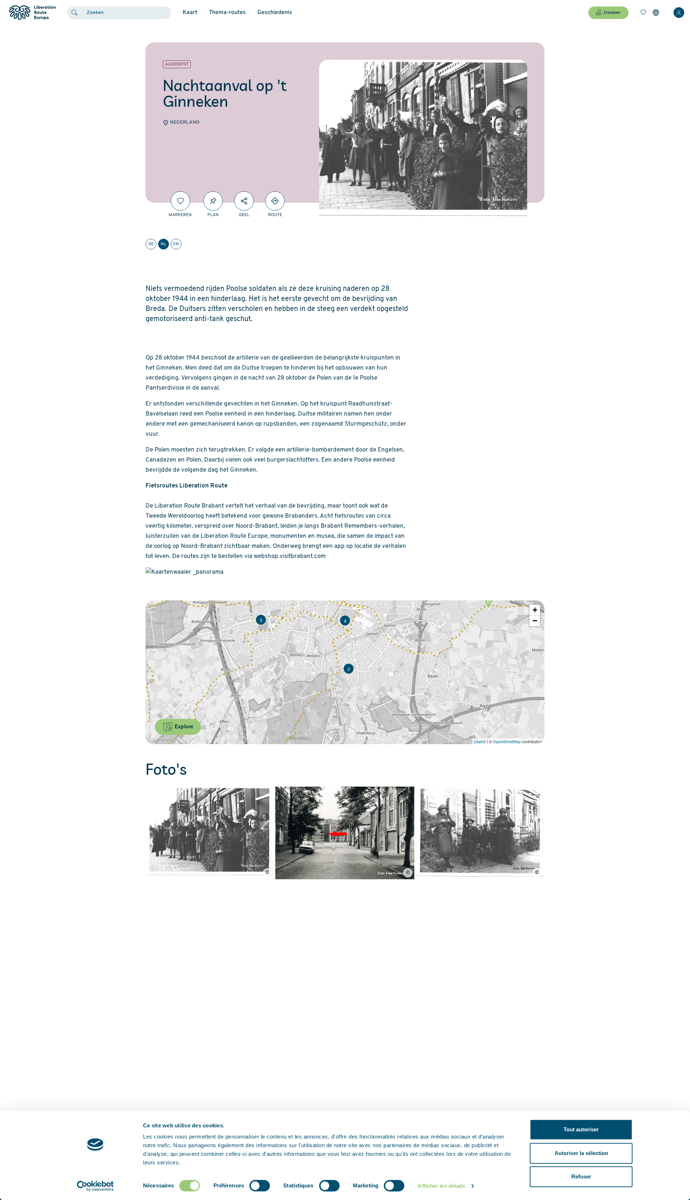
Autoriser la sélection (581, 1153)
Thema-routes (227, 12)
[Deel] (244, 201)
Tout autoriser (581, 1129)
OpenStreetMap (507, 741)
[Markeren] (180, 201)
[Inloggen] (678, 12)
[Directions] (275, 201)
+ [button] (535, 609)
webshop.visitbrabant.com (290, 556)
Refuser (581, 1176)
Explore (183, 726)
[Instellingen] (656, 12)
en (176, 244)
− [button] (535, 620)
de (151, 244)
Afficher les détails (441, 1186)
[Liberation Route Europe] (32, 13)
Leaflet (480, 741)
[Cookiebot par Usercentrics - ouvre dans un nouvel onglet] (95, 1186)
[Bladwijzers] (643, 12)
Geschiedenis (274, 12)
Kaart (190, 12)
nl (163, 244)
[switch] (259, 1185)
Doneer (612, 12)
